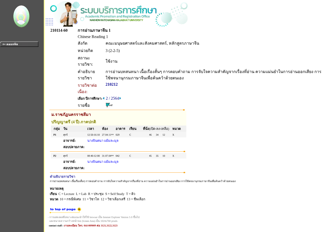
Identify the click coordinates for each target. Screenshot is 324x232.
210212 (112, 84)
